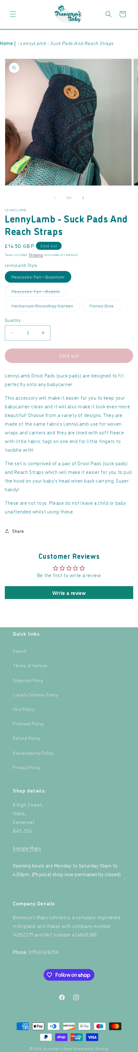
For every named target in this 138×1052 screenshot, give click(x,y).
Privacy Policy (26, 767)
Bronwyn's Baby (58, 1048)
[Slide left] (55, 198)
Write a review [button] (69, 592)
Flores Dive (105, 307)
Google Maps (27, 848)
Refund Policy (26, 738)
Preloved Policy (28, 723)
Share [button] (18, 531)
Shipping (36, 254)
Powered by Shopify (90, 1048)
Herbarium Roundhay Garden (46, 307)
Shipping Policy (28, 680)
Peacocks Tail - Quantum (41, 278)
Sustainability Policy (33, 752)
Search (20, 651)
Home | (8, 43)
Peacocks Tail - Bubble (39, 292)
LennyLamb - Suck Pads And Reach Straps (67, 43)
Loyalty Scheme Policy (35, 694)
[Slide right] (83, 198)
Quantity (13, 320)
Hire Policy (24, 709)
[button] (13, 14)
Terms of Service (30, 665)
